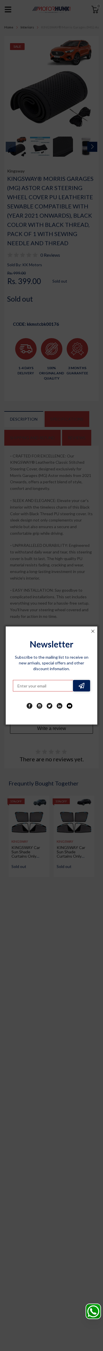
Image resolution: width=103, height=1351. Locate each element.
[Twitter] (49, 706)
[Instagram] (39, 706)
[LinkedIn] (59, 706)
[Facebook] (29, 706)
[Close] (92, 631)
